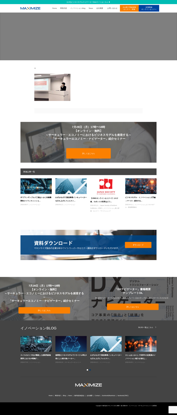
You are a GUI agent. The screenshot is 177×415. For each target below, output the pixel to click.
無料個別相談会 (79, 395)
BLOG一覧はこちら (145, 327)
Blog (64, 395)
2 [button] (90, 370)
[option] (90, 350)
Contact (97, 395)
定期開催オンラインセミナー (149, 8)
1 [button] (88, 370)
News (91, 8)
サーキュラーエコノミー (73, 362)
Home (54, 8)
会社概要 (99, 8)
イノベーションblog (77, 8)
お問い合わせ (113, 8)
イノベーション (35, 204)
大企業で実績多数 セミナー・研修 (129, 8)
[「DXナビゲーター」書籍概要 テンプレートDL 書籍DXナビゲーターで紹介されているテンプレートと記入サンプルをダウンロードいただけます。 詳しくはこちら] (132, 319)
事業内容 (63, 8)
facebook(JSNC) (123, 395)
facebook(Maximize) (108, 395)
